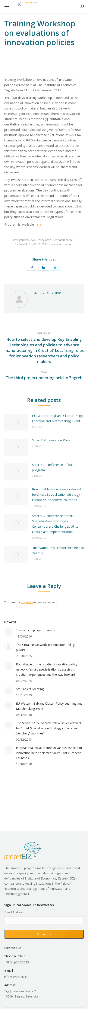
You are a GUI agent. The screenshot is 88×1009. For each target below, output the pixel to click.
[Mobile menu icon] (6, 6)
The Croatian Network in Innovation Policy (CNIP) (45, 647)
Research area (62, 240)
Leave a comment (62, 244)
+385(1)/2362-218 (16, 962)
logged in (27, 602)
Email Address (14, 912)
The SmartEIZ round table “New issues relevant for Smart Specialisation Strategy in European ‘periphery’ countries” (48, 728)
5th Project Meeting (30, 689)
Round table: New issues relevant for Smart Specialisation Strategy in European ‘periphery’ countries (57, 494)
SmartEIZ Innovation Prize (51, 440)
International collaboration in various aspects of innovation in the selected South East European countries (49, 753)
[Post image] (16, 422)
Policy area (44, 240)
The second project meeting (35, 630)
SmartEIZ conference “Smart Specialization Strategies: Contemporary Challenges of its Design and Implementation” (55, 524)
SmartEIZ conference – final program (52, 467)
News (32, 240)
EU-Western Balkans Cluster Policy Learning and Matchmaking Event (57, 418)
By (22, 244)
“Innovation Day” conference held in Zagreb (58, 550)
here (38, 224)
